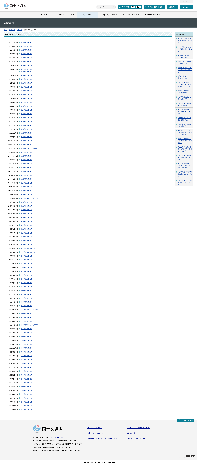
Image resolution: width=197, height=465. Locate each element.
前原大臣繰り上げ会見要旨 (29, 148)
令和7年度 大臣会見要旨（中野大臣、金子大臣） (185, 40)
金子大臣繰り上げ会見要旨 (29, 310)
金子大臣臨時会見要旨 (28, 252)
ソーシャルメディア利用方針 (136, 438)
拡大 (138, 7)
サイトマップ (185, 7)
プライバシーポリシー (94, 428)
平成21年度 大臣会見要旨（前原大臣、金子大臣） (185, 157)
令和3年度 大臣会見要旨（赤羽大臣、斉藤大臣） (185, 70)
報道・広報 (12, 30)
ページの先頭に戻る (187, 420)
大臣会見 (19, 30)
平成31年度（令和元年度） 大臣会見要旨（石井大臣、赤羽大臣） (185, 84)
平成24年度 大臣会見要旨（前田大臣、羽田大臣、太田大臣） (185, 132)
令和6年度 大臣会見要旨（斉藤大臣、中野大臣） (185, 49)
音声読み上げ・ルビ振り (156, 7)
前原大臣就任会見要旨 (28, 248)
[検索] (113, 7)
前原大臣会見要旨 (26, 42)
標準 (133, 7)
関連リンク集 (131, 433)
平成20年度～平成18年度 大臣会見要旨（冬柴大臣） (185, 174)
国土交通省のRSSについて (96, 433)
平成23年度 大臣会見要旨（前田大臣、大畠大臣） (185, 141)
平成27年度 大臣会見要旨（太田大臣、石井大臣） (185, 111)
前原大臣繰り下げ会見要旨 (29, 198)
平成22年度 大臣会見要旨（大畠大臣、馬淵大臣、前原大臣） (185, 149)
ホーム (5, 30)
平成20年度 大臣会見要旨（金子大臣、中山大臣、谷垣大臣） (185, 165)
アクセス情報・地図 (57, 437)
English (185, 2)
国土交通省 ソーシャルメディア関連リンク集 (102, 438)
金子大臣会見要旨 (26, 256)
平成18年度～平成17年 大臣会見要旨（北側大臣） (185, 182)
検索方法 (172, 7)
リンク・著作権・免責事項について (138, 428)
